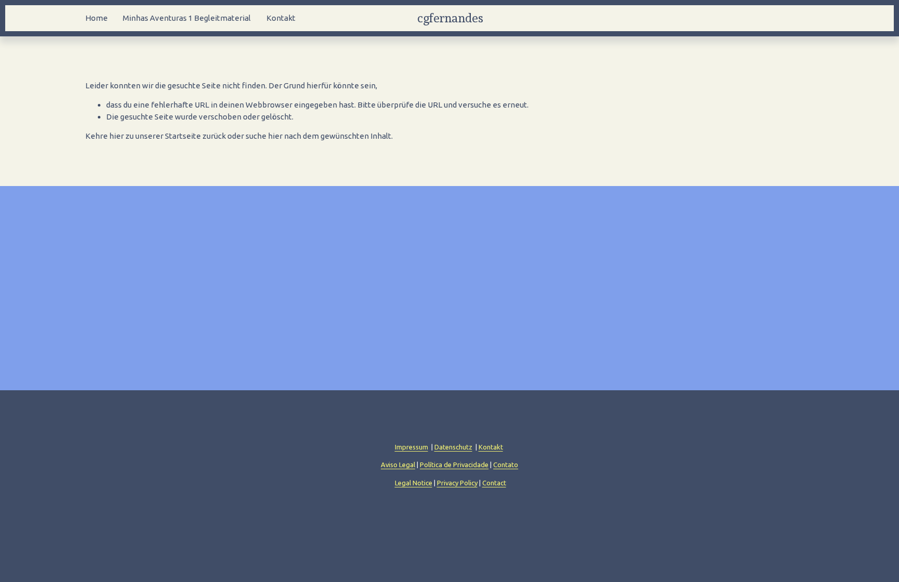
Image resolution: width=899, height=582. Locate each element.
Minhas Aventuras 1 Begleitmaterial (187, 18)
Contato (505, 464)
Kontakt (281, 18)
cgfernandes (450, 18)
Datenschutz (453, 447)
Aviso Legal (398, 464)
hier (116, 135)
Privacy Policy (457, 482)
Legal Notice (413, 482)
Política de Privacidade (454, 464)
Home (96, 18)
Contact (494, 482)
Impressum (411, 447)
